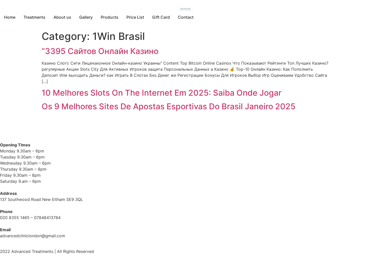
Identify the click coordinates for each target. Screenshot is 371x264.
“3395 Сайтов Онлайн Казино (100, 51)
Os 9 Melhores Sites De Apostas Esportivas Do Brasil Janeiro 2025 (169, 106)
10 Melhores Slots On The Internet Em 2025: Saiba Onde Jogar (161, 93)
